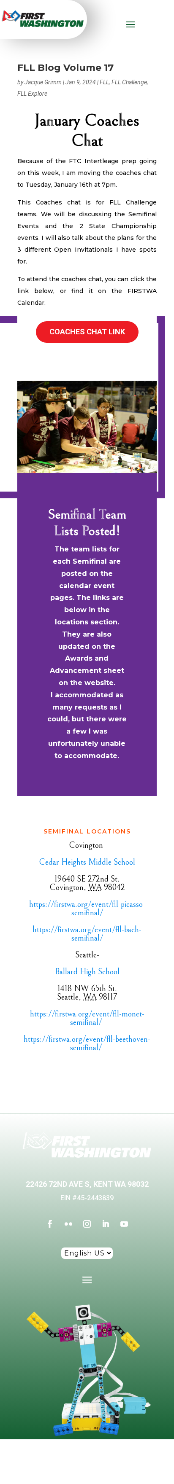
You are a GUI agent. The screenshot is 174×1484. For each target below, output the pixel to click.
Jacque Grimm (43, 82)
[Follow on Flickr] (68, 1223)
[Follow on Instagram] (87, 1223)
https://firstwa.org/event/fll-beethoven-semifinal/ (87, 1044)
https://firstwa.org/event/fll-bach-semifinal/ (87, 934)
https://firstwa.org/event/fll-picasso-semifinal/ (87, 909)
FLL (104, 82)
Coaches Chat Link (87, 331)
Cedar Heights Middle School (87, 862)
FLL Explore (32, 93)
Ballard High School (87, 972)
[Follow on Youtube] (124, 1223)
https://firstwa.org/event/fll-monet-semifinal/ (87, 1018)
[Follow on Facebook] (49, 1223)
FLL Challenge (129, 82)
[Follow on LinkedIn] (105, 1223)
